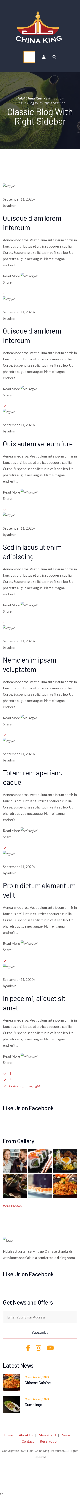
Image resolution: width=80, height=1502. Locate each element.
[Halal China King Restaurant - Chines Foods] (39, 27)
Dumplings (33, 1404)
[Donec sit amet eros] (15, 1161)
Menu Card (47, 1435)
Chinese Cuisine (38, 1382)
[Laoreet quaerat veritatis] (15, 1186)
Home (8, 1435)
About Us (26, 1435)
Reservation (49, 1441)
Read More (12, 276)
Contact (28, 1441)
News (66, 1435)
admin (11, 205)
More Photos (12, 1206)
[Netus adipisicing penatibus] (65, 1186)
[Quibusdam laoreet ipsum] (40, 1186)
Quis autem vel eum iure (38, 443)
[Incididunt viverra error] (40, 1161)
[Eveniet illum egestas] (65, 1161)
